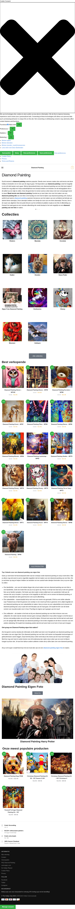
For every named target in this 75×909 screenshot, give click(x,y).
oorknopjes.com (6, 865)
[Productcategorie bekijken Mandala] (37, 229)
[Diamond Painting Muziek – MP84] (13, 443)
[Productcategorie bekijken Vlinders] (12, 229)
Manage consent (8, 907)
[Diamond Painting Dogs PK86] (13, 763)
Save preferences (46, 153)
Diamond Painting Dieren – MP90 (37, 390)
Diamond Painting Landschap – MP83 (37, 457)
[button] (37, 57)
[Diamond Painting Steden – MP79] (61, 443)
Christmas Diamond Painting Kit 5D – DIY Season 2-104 (37, 777)
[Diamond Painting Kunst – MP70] (37, 509)
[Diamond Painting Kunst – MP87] (13, 411)
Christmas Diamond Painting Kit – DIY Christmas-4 (61, 777)
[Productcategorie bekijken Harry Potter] (62, 263)
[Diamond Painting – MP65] (13, 542)
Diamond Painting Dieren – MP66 (61, 522)
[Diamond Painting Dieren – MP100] (13, 377)
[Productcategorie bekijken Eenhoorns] (37, 297)
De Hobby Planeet (6, 868)
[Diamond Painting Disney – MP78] (13, 475)
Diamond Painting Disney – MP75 (37, 488)
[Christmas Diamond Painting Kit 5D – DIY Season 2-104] (37, 763)
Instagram (4, 885)
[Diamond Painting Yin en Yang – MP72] (61, 475)
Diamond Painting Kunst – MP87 (13, 424)
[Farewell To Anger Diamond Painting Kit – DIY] (13, 797)
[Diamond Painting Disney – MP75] (37, 475)
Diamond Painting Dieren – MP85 (61, 424)
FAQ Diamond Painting (8, 862)
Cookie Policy (6, 156)
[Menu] (4, 167)
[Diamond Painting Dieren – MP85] (61, 411)
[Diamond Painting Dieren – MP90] (37, 377)
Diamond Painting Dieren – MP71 (13, 522)
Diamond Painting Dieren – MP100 (13, 391)
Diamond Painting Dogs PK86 (13, 776)
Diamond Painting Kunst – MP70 (37, 522)
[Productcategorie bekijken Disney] (62, 297)
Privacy (4, 158)
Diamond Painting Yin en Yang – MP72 (61, 489)
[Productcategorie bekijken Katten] (12, 263)
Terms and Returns (8, 161)
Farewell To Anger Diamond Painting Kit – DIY (13, 811)
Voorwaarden (5, 860)
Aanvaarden (6, 153)
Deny (17, 153)
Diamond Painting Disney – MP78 (13, 488)
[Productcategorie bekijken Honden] (37, 263)
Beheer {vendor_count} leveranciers (13, 145)
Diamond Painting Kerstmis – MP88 (61, 391)
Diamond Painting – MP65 (13, 554)
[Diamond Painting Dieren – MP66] (61, 509)
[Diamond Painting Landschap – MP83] (37, 443)
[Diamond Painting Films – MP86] (37, 411)
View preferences (29, 153)
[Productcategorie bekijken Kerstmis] (62, 229)
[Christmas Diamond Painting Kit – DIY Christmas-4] (61, 763)
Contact (3, 857)
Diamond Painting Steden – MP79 (61, 456)
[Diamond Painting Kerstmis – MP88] (61, 377)
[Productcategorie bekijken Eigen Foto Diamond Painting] (12, 297)
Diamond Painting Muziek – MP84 (13, 456)
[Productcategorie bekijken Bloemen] (12, 331)
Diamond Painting (37, 167)
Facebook (4, 880)
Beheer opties (6, 140)
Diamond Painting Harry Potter (37, 741)
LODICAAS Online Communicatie (26, 896)
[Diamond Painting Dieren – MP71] (13, 509)
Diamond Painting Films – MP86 (37, 424)
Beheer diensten (7, 143)
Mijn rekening (5, 854)
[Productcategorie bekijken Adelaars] (37, 331)
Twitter (3, 882)
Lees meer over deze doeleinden (12, 147)
